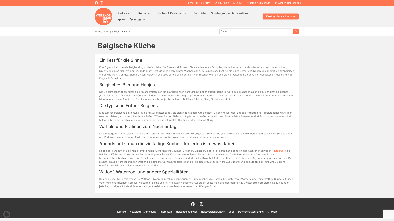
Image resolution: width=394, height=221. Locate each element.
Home (98, 31)
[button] (7, 214)
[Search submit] (296, 31)
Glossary (107, 31)
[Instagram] (101, 3)
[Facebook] (96, 3)
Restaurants (279, 150)
